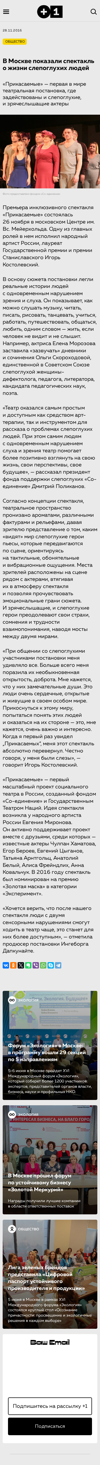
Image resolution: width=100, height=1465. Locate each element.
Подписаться (50, 1426)
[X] (21, 965)
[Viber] (36, 965)
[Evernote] (28, 965)
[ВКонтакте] (6, 965)
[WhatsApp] (43, 965)
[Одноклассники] (13, 965)
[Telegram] (58, 965)
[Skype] (50, 965)
